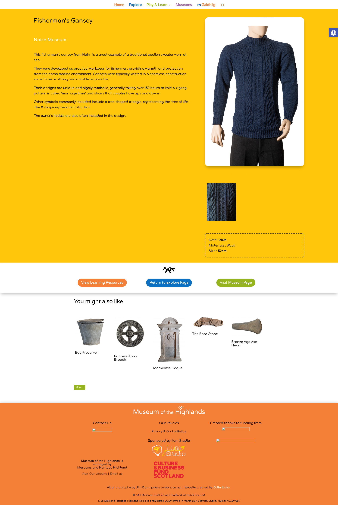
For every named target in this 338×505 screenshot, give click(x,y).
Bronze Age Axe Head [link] (244, 343)
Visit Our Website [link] (94, 473)
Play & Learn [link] (156, 5)
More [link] (79, 387)
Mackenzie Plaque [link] (168, 368)
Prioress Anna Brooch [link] (125, 358)
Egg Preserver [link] (86, 352)
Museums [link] (184, 5)
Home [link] (119, 5)
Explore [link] (135, 5)
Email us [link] (116, 473)
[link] (333, 32)
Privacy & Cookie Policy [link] (169, 431)
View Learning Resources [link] (102, 283)
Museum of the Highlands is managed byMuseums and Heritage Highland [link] (102, 464)
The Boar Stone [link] (205, 334)
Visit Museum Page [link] (236, 283)
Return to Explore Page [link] (169, 283)
